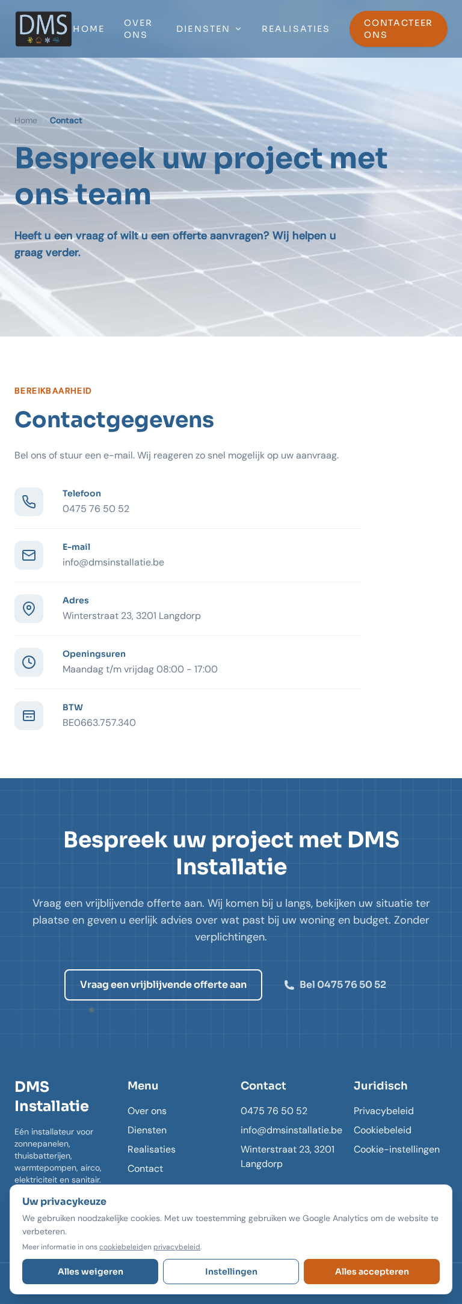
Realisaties (296, 28)
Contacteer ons (398, 28)
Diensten (203, 28)
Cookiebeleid (382, 1130)
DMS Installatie (51, 1096)
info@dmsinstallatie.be (113, 562)
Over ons (138, 28)
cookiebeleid (121, 1247)
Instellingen (231, 1271)
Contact (145, 1168)
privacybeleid (176, 1247)
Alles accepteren (372, 1271)
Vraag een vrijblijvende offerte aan (163, 984)
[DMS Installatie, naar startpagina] (43, 29)
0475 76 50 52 (96, 508)
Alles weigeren (90, 1271)
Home (88, 28)
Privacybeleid (384, 1110)
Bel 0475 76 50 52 (343, 984)
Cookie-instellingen (397, 1149)
